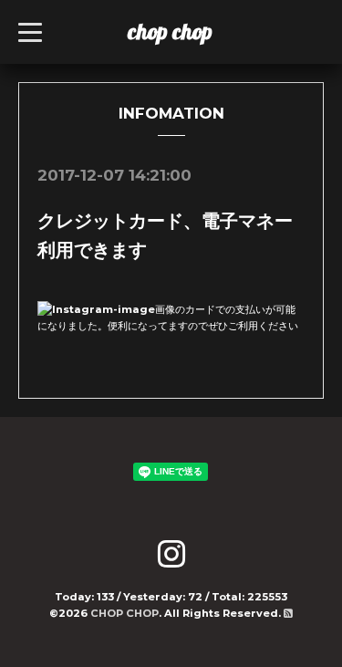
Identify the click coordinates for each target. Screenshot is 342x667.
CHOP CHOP (124, 613)
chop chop (170, 31)
